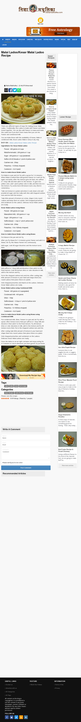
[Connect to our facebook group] (11, 717)
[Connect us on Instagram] (26, 717)
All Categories (10, 692)
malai (16, 386)
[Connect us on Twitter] (16, 717)
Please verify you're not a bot (12, 462)
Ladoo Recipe (19, 393)
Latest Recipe (65, 117)
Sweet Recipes (9, 393)
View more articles (51, 274)
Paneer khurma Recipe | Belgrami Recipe (51, 74)
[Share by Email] (6, 90)
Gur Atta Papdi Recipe (66, 347)
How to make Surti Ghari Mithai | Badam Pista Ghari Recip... (51, 141)
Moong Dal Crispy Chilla (65, 314)
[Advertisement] (23, 71)
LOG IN (4, 45)
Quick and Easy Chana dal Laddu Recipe (67, 279)
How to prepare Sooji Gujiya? (51, 109)
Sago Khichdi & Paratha (64, 416)
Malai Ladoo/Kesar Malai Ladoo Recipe (23, 143)
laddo (6, 386)
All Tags (8, 695)
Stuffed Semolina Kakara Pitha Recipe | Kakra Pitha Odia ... (51, 249)
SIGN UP (74, 39)
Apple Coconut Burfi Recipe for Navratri (51, 214)
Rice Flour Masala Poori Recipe (67, 381)
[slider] (5, 398)
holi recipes (23, 386)
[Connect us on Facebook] (7, 717)
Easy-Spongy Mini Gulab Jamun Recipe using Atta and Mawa (66, 141)
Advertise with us (11, 688)
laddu (11, 386)
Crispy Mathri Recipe (66, 245)
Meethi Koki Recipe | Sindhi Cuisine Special (51, 178)
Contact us (9, 684)
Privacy (57, 688)
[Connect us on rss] (21, 717)
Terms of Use (59, 684)
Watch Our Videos (36, 684)
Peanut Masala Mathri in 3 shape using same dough (67, 178)
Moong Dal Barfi (64, 212)
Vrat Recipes (28, 393)
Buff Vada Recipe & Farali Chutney (65, 450)
